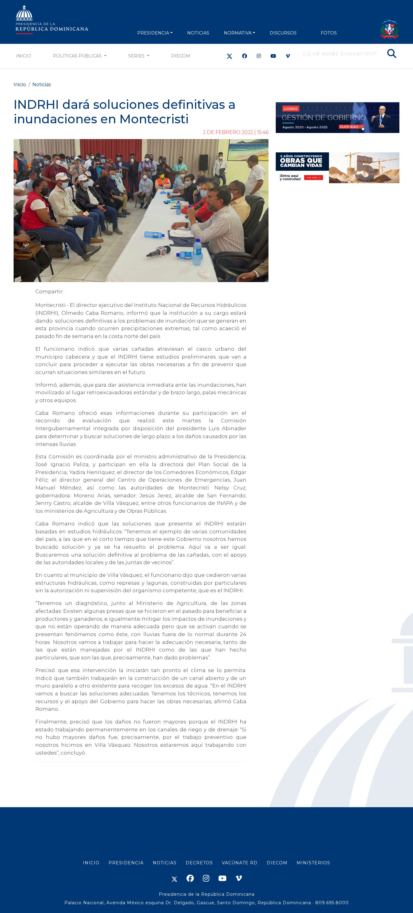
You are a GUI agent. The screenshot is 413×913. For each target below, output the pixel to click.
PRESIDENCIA (153, 33)
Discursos (283, 33)
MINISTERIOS (313, 863)
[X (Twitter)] (229, 56)
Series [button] (137, 56)
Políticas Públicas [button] (78, 56)
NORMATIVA (238, 33)
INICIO (91, 863)
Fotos (329, 33)
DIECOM (180, 56)
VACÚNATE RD (240, 863)
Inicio (23, 56)
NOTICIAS (198, 33)
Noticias (41, 84)
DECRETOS (199, 863)
